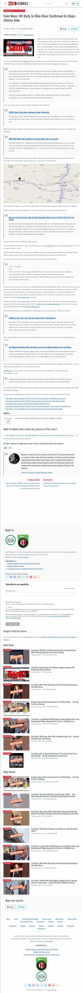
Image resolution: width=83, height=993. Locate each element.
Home (8, 919)
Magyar (41, 926)
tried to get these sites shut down (49, 304)
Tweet (75, 28)
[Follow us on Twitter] (27, 577)
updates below (29, 35)
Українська (41, 928)
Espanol (32, 926)
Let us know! (23, 557)
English (22, 926)
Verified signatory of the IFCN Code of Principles (23, 563)
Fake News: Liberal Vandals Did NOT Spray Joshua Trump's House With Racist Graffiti (35, 401)
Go (66, 3)
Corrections (41, 921)
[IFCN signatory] (41, 964)
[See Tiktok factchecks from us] (7, 577)
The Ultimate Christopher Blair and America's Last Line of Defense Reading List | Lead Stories (40, 347)
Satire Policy (59, 919)
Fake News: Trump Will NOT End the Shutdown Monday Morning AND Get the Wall (34, 409)
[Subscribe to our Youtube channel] (31, 577)
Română (51, 926)
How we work (46, 919)
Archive (50, 921)
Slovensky (70, 926)
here (16, 390)
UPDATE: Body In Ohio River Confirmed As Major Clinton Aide (29, 112)
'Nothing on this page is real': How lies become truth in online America (32, 318)
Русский (60, 926)
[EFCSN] (41, 976)
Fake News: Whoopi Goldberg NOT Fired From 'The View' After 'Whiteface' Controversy (36, 398)
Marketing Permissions (13, 602)
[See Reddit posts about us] (35, 577)
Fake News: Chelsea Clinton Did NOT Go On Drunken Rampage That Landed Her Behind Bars (38, 406)
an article (24, 61)
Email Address (11, 591)
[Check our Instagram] (19, 577)
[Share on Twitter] (10, 448)
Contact (60, 921)
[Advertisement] (41, 508)
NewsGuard (7, 371)
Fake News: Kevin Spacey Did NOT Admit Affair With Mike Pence (28, 404)
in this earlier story (23, 297)
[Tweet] (78, 4)
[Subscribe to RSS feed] (39, 577)
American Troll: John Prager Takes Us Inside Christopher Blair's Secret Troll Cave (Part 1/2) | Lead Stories (41, 218)
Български (13, 926)
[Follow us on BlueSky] (11, 577)
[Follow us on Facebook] (15, 577)
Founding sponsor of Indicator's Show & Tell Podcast (25, 569)
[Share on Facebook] (5, 448)
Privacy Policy (72, 919)
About (16, 919)
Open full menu (5, 3)
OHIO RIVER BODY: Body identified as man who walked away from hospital (33, 139)
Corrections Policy (26, 921)
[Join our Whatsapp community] (23, 577)
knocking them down (33, 307)
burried (49, 246)
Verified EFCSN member (15, 566)
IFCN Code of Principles (30, 919)
